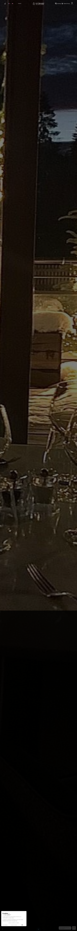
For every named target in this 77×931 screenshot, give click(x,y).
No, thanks (5, 924)
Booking (59, 3)
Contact (19, 3)
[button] (2, 929)
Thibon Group (66, 3)
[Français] (9, 3)
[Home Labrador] (38, 3)
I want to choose (14, 924)
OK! (22, 924)
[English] (12, 3)
